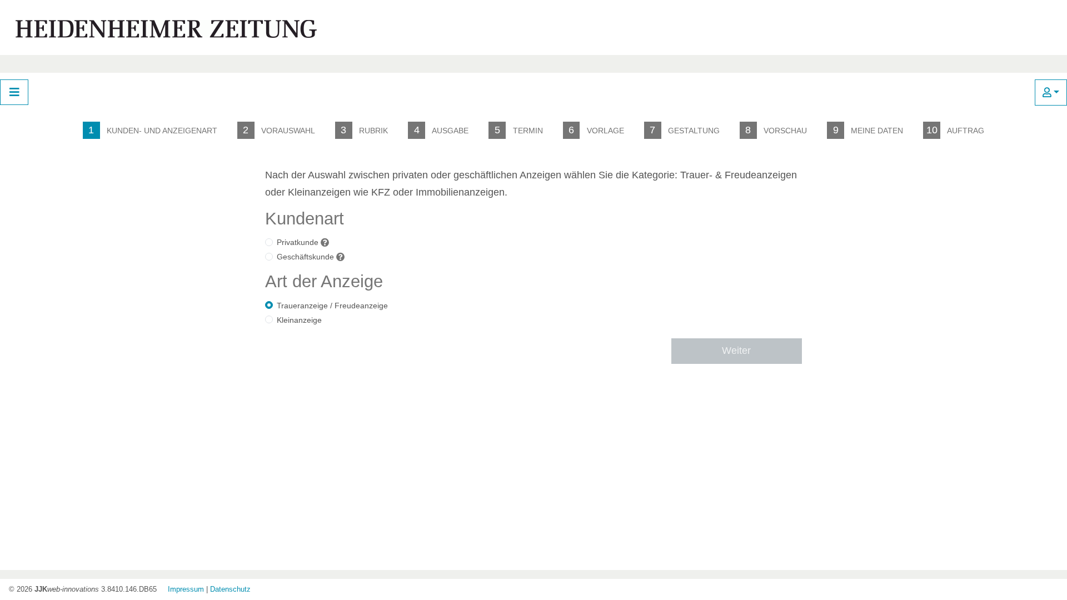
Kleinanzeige (299, 320)
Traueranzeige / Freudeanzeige (332, 305)
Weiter (736, 350)
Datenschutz (230, 589)
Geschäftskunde (305, 256)
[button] (1051, 92)
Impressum (186, 589)
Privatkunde (297, 242)
